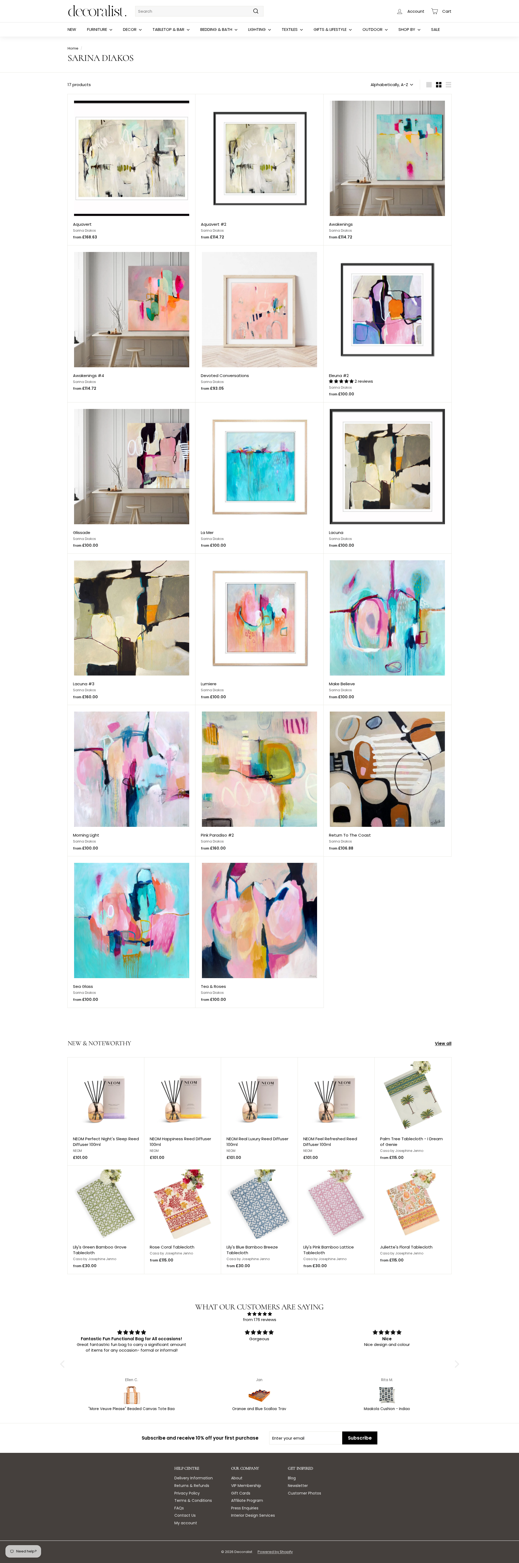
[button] (342, 381)
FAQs (179, 1508)
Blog (292, 1478)
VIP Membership (246, 1485)
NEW (72, 29)
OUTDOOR (373, 29)
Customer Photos (304, 1493)
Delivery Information (193, 1478)
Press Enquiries (244, 1508)
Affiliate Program (247, 1500)
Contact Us (185, 1515)
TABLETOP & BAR (168, 29)
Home (73, 48)
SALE (435, 29)
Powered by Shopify (275, 1551)
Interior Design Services (253, 1515)
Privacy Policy (187, 1493)
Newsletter (298, 1485)
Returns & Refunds (191, 1485)
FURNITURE (97, 29)
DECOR (130, 29)
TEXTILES (290, 29)
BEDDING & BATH (216, 29)
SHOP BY (407, 29)
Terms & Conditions (193, 1500)
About (236, 1478)
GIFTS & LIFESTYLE (331, 29)
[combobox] (199, 11)
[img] (259, 1314)
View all (443, 1043)
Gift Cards (240, 1493)
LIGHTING (257, 29)
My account (185, 1523)
